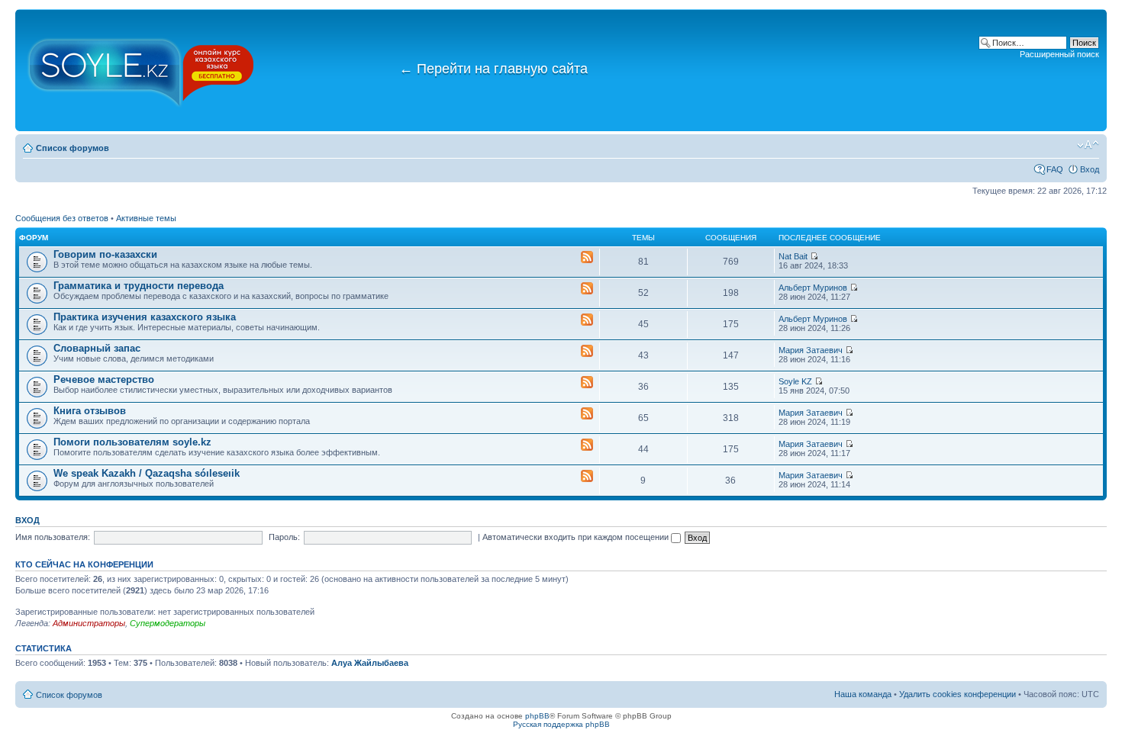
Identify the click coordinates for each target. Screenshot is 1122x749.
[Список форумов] (141, 70)
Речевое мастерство (103, 379)
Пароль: (284, 537)
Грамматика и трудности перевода (138, 285)
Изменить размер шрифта (1088, 145)
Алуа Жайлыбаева (369, 662)
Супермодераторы (167, 623)
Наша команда (862, 694)
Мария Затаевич (811, 350)
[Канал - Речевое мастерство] (587, 383)
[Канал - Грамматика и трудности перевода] (587, 289)
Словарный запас (96, 348)
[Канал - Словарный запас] (587, 351)
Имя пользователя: (52, 537)
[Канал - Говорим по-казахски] (587, 258)
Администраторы (89, 623)
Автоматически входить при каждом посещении (576, 537)
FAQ (1054, 169)
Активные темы (146, 218)
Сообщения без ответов (61, 218)
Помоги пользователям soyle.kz (132, 442)
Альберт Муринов (813, 287)
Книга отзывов (89, 410)
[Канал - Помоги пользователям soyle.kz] (587, 445)
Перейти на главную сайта (493, 68)
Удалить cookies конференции (957, 694)
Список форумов (72, 148)
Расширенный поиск (1059, 54)
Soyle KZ (795, 381)
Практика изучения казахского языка (144, 317)
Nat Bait (793, 256)
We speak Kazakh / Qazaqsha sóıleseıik (146, 473)
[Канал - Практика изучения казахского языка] (587, 320)
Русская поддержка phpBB (561, 724)
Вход (1089, 169)
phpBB (537, 716)
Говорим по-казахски (105, 254)
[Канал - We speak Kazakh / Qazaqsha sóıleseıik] (587, 477)
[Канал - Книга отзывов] (587, 414)
